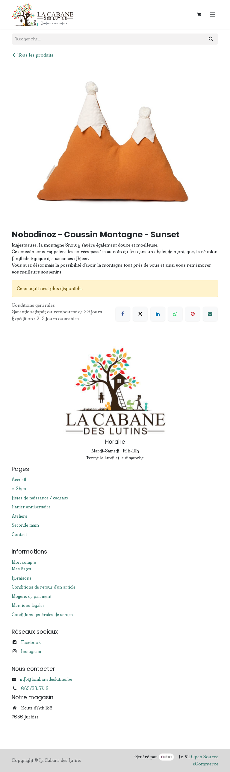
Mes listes (21, 569)
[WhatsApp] (175, 314)
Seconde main (25, 525)
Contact (19, 534)
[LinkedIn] (158, 314)
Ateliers (19, 516)
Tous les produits (35, 55)
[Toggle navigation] (213, 14)
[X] (140, 314)
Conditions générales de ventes (42, 614)
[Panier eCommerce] (199, 14)
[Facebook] (123, 314)
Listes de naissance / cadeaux (40, 498)
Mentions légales (28, 605)
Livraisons (21, 578)
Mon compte (24, 562)
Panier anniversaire (31, 507)
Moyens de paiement (32, 596)
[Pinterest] (192, 314)
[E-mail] (210, 314)
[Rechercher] (211, 39)
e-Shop (19, 488)
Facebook (31, 642)
